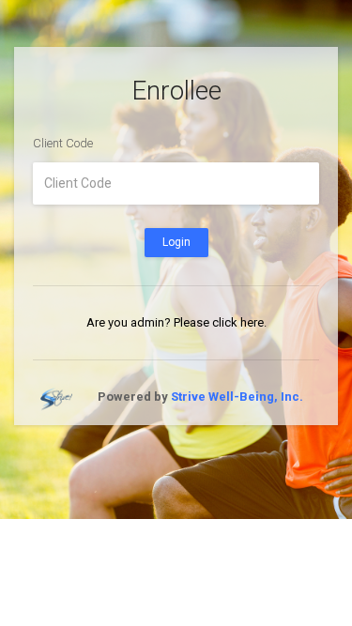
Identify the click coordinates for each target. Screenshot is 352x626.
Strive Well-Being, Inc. (237, 396)
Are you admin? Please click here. (176, 322)
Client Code (63, 143)
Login (176, 242)
